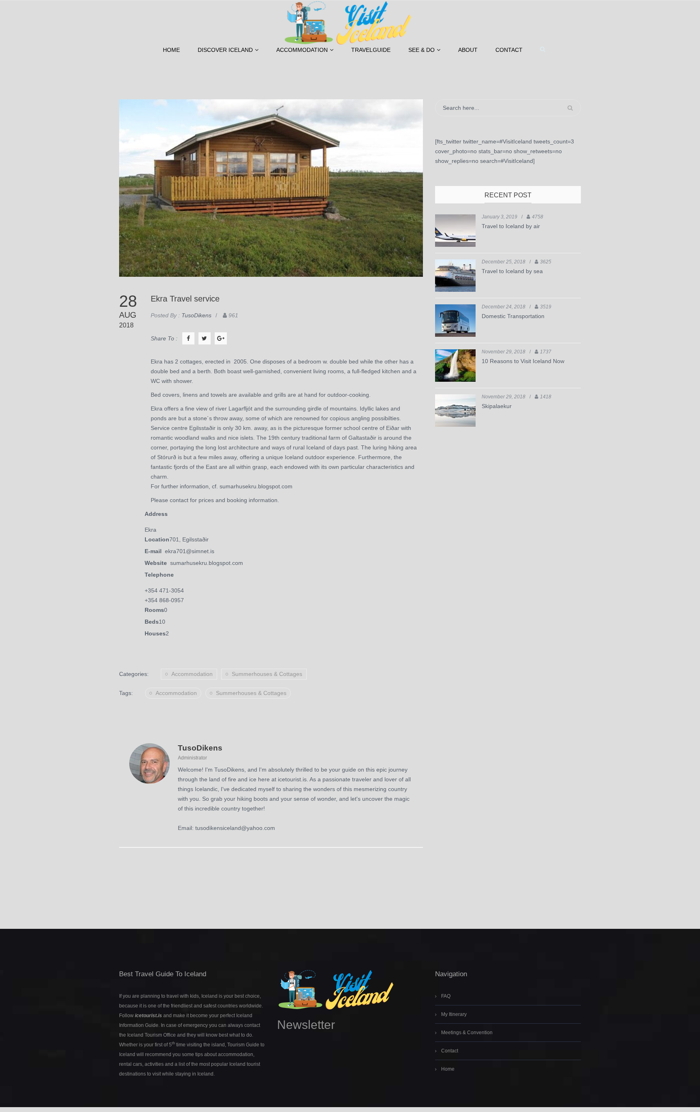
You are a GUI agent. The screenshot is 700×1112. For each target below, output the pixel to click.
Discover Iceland (225, 50)
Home (171, 50)
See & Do (421, 50)
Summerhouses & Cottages (267, 674)
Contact (509, 50)
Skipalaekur (497, 406)
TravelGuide (371, 50)
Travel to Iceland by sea (512, 271)
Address (156, 514)
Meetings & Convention (467, 1032)
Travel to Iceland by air (511, 226)
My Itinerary (454, 1014)
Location (157, 539)
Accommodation (302, 50)
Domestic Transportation (513, 316)
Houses (155, 633)
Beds (152, 621)
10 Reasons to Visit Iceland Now (523, 361)
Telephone (159, 574)
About (468, 50)
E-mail (155, 551)
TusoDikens (200, 748)
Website (157, 563)
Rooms (154, 610)
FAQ (445, 996)
